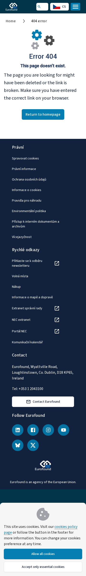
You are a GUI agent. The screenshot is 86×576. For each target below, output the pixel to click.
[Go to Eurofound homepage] (18, 7)
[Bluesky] (17, 445)
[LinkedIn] (17, 430)
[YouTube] (63, 430)
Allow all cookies (43, 554)
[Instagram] (48, 430)
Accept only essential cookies (43, 567)
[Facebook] (33, 430)
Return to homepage (43, 114)
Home (11, 21)
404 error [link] (39, 21)
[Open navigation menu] (75, 7)
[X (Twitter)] (33, 445)
